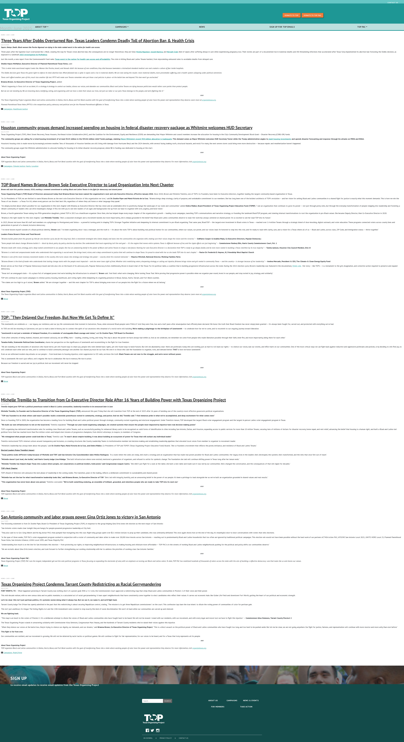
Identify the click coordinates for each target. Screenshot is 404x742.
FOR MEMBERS (217, 706)
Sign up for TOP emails (282, 26)
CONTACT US (183, 738)
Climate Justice (19, 166)
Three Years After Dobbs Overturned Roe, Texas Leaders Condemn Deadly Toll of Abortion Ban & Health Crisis (97, 40)
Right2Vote (17, 652)
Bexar (5, 299)
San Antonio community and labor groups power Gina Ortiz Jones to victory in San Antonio (81, 517)
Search (167, 701)
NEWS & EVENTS (251, 700)
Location (34, 166)
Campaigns (121, 26)
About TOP (41, 26)
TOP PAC (361, 26)
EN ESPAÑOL (148, 738)
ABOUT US (213, 700)
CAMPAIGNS (232, 700)
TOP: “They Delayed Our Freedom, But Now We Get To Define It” (57, 317)
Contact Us (392, 3)
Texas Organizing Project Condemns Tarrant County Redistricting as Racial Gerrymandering (81, 584)
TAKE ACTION (246, 706)
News (202, 26)
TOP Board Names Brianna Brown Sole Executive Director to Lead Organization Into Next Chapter (87, 184)
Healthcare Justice (20, 109)
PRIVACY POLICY (166, 738)
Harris (28, 166)
